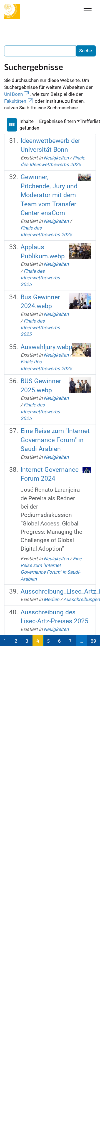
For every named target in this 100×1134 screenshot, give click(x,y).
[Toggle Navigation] (88, 11)
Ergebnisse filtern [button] (57, 121)
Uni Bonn (13, 94)
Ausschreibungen (81, 599)
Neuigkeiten (56, 158)
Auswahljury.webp (46, 347)
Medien (51, 599)
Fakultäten (15, 101)
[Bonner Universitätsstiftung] (12, 11)
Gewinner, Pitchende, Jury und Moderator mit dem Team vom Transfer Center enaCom (49, 195)
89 (93, 640)
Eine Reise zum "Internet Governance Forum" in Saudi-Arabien (55, 440)
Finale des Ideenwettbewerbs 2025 (40, 277)
